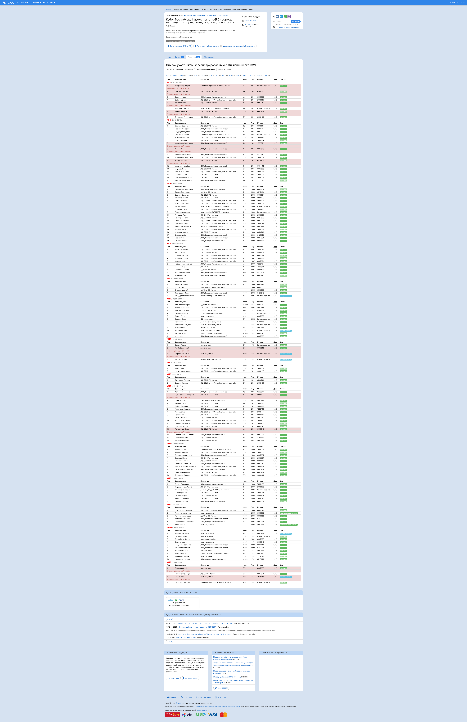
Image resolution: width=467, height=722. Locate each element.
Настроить (296, 21)
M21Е (203, 76)
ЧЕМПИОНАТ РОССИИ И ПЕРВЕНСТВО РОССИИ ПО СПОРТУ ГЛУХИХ (205, 623)
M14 (174, 76)
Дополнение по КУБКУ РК (180, 46)
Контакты (221, 697)
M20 (195, 76)
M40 (210, 76)
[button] (454, 2)
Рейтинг (36, 3)
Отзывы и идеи (204, 697)
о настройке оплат (202, 710)
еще (170, 619)
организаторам (191, 678)
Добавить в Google (287, 27)
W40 (266, 76)
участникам (173, 678)
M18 (188, 76)
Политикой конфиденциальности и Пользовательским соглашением (217, 706)
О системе (49, 3)
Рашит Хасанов (250, 21)
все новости (222, 688)
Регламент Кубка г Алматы (207, 46)
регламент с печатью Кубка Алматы (240, 46)
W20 (251, 76)
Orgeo (178, 703)
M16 (181, 76)
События (23, 3)
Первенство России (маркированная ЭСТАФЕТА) (198, 627)
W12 (223, 76)
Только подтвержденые (205, 69)
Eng (464, 3)
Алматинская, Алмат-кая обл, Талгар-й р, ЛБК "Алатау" (207, 15)
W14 (230, 76)
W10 (217, 76)
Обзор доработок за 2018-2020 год (227, 677)
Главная (172, 697)
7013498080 (249, 24)
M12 (167, 76)
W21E (258, 76)
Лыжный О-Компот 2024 (185, 638)
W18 (244, 76)
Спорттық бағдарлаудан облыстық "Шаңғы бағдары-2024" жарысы (204, 634)
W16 (237, 76)
